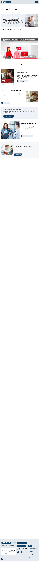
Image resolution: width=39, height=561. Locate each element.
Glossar (31, 556)
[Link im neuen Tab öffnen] (18, 552)
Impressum (31, 551)
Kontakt (31, 550)
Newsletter (31, 554)
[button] (2, 559)
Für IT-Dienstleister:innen (22, 542)
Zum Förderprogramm (6, 102)
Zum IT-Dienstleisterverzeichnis (27, 135)
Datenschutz (31, 553)
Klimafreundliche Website (33, 548)
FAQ (30, 557)
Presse (30, 545)
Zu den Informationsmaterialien (23, 81)
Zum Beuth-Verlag (18, 154)
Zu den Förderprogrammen (9, 116)
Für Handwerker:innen (22, 545)
